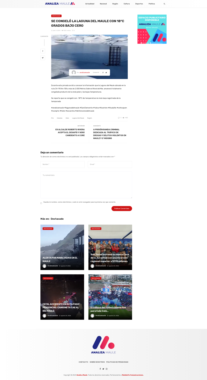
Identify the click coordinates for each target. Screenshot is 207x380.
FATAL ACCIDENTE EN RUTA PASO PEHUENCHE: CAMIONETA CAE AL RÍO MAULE (61, 307)
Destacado (56, 16)
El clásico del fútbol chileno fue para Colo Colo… (108, 309)
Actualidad (89, 4)
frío (52, 118)
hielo (67, 118)
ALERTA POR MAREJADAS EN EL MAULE (60, 259)
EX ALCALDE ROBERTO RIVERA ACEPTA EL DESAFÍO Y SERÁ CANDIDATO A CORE (70, 132)
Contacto (83, 362)
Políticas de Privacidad (117, 362)
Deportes (139, 4)
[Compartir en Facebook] (42, 51)
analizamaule (85, 72)
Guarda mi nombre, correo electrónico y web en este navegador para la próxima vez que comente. (79, 202)
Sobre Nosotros (97, 362)
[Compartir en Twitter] (42, 58)
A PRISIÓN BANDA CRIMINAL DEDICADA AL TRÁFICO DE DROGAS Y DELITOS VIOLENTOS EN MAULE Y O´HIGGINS (109, 133)
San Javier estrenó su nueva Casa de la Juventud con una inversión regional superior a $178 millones (110, 258)
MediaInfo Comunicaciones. (132, 375)
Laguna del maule (78, 118)
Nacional (103, 4)
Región (115, 4)
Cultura (127, 4)
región (89, 118)
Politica (152, 4)
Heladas (59, 118)
